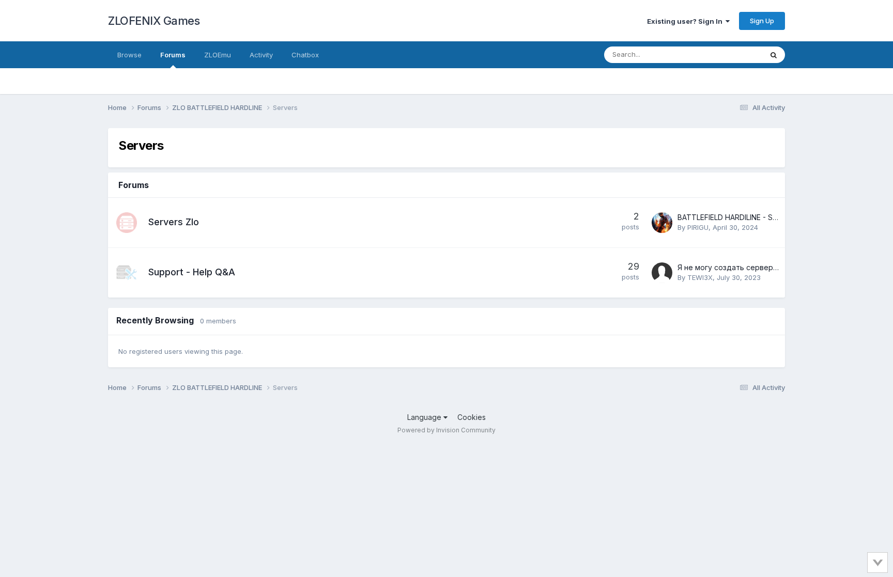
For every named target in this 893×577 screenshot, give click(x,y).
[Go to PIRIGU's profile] (662, 222)
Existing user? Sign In (686, 21)
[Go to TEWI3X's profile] (662, 272)
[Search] (773, 54)
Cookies (471, 417)
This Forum (731, 54)
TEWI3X (700, 277)
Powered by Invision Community (446, 430)
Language (425, 417)
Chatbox (305, 55)
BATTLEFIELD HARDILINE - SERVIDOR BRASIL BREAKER (770, 217)
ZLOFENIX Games (153, 20)
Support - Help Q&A (191, 272)
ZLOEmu (217, 55)
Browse (129, 55)
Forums (173, 55)
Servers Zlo (173, 221)
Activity (261, 55)
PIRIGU (698, 227)
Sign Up (762, 21)
